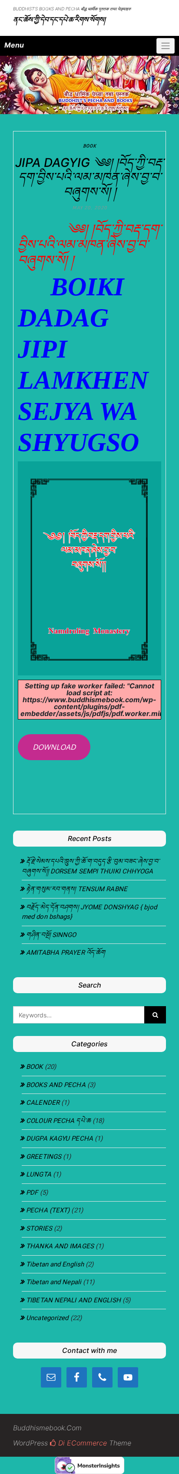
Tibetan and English (55, 1264)
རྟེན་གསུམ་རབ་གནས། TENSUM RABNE (76, 889)
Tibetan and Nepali (53, 1282)
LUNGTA (38, 1174)
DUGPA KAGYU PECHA (59, 1138)
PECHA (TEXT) (48, 1210)
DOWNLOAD (54, 747)
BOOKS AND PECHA (56, 1085)
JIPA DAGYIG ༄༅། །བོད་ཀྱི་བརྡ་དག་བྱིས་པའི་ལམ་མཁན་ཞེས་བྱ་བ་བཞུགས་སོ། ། (89, 177)
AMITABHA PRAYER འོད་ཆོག (65, 952)
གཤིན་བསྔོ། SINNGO (51, 935)
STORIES (39, 1228)
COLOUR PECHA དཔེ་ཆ (58, 1121)
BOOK (89, 145)
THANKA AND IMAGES (60, 1246)
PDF (32, 1192)
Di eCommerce (81, 1443)
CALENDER (43, 1102)
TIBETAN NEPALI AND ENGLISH (73, 1300)
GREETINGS (43, 1157)
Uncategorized (47, 1318)
